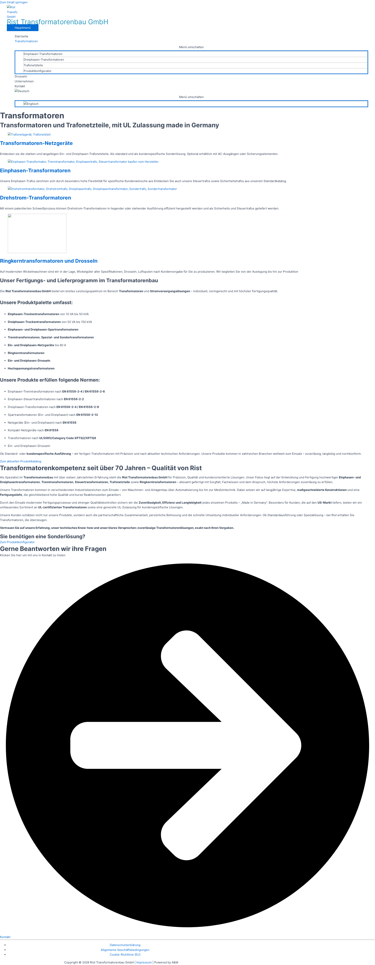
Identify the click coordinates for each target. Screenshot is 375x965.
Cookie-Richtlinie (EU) (125, 954)
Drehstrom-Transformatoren (35, 198)
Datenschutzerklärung (125, 945)
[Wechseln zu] (191, 91)
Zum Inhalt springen (14, 2)
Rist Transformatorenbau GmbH (57, 22)
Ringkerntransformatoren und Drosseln (48, 261)
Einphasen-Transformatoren (35, 170)
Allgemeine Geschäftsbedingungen (125, 950)
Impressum (144, 962)
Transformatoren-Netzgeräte (36, 143)
